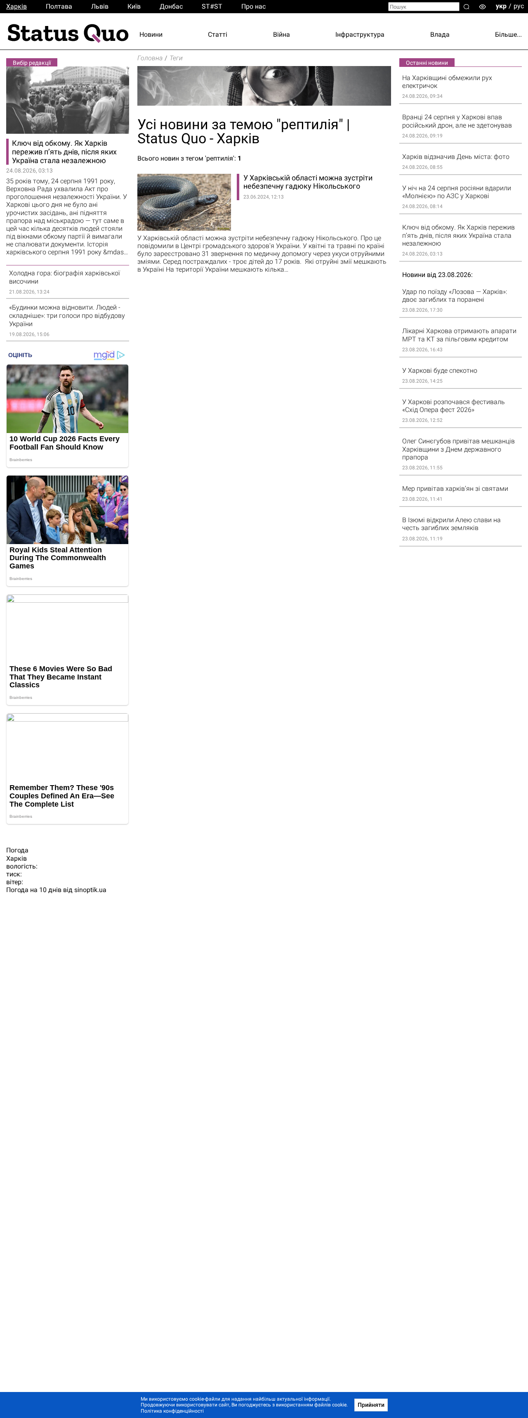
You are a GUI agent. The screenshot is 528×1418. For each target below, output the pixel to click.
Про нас (253, 6)
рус (519, 6)
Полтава (59, 6)
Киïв (134, 6)
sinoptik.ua (90, 890)
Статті (217, 34)
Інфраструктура (359, 34)
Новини (151, 34)
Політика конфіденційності (172, 1411)
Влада (440, 34)
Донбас (171, 6)
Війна (281, 34)
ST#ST (212, 6)
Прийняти (371, 1404)
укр (501, 6)
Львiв (99, 6)
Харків (16, 6)
